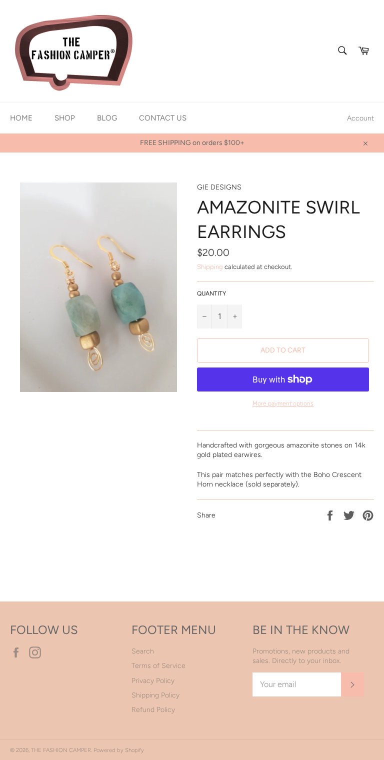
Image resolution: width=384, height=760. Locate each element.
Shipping (210, 266)
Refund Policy (153, 710)
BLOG (107, 118)
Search (143, 651)
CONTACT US (162, 118)
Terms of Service (159, 666)
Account (360, 118)
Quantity (211, 293)
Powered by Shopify (119, 750)
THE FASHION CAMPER (61, 750)
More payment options (283, 403)
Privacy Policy (153, 680)
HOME (21, 118)
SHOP (64, 118)
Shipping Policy (156, 695)
